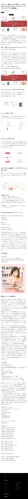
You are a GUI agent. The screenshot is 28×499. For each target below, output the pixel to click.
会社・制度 (17, 487)
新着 (5, 482)
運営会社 (6, 496)
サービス (2, 12)
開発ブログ (17, 489)
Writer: (6, 10)
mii (9, 10)
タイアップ (6, 487)
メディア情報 (17, 482)
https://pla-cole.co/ (8, 365)
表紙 (5, 489)
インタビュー (6, 491)
